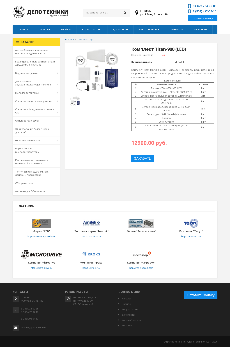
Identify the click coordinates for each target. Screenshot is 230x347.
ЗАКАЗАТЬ (142, 158)
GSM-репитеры (24, 183)
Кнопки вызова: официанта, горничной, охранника (32, 162)
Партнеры (200, 29)
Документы (120, 29)
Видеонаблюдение (26, 73)
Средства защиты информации (33, 101)
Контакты (177, 29)
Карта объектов (149, 29)
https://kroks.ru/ (91, 267)
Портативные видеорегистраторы (27, 150)
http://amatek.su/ (91, 236)
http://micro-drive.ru (41, 267)
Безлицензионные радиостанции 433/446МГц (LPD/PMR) (35, 63)
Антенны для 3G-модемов (30, 191)
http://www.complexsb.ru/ (41, 236)
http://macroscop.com (141, 267)
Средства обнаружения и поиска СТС (34, 111)
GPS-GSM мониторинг (28, 140)
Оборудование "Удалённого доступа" (32, 130)
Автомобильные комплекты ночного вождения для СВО (31, 51)
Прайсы (66, 29)
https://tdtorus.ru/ (191, 236)
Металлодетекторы (27, 92)
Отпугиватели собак (27, 120)
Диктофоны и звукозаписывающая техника (33, 83)
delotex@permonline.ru (34, 327)
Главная (23, 29)
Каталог (45, 29)
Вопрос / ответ (92, 29)
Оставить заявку (202, 18)
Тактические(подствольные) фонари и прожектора (32, 173)
